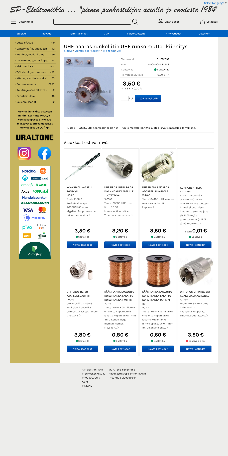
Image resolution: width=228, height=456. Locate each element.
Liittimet (95, 50)
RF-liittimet (108, 50)
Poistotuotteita (136, 33)
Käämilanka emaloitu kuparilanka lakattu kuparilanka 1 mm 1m (119, 295)
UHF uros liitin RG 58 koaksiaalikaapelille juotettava (119, 191)
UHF (119, 50)
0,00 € (161, 74)
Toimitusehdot (78, 33)
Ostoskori (204, 33)
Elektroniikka (82, 50)
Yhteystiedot (173, 33)
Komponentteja (191, 187)
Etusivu (21, 33)
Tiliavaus (45, 33)
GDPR (107, 33)
